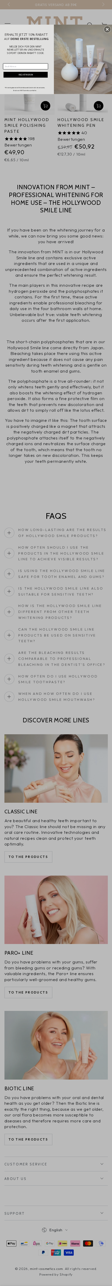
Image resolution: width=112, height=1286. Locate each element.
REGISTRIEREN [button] (25, 74)
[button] (107, 29)
